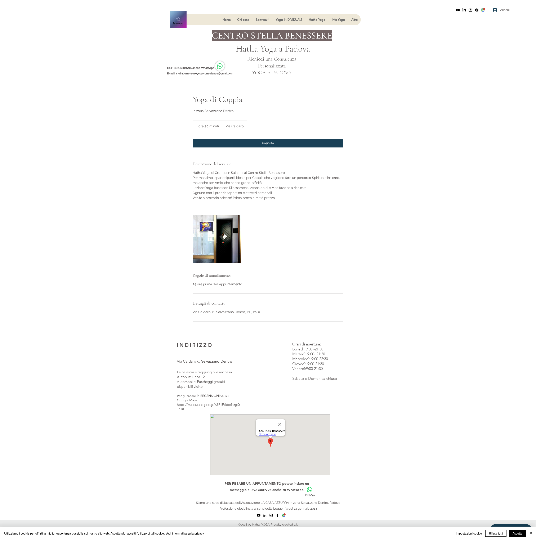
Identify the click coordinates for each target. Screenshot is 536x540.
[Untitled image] (217, 239)
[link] (268, 143)
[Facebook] (477, 10)
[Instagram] (470, 10)
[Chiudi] (530, 533)
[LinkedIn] (464, 10)
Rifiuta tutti (496, 533)
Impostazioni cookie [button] (469, 533)
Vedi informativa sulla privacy (185, 533)
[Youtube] (458, 10)
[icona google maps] (483, 10)
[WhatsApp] (220, 66)
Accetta (517, 533)
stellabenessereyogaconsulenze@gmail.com (204, 73)
